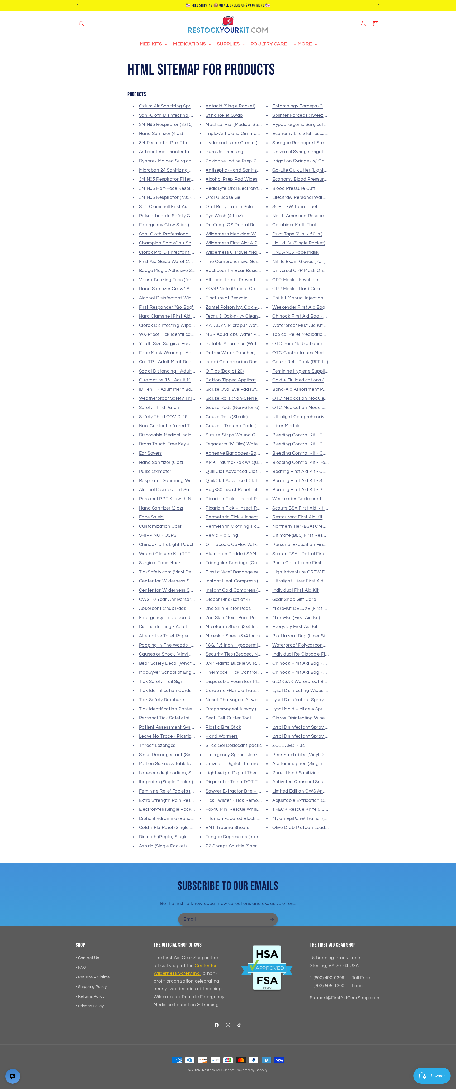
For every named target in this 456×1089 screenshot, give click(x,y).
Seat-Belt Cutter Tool (228, 718)
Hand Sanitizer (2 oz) (161, 508)
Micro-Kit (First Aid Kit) (296, 617)
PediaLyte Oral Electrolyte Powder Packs (249, 188)
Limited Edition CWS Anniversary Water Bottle (321, 791)
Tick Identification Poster (166, 709)
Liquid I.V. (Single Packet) (298, 243)
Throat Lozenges (157, 745)
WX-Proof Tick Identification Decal (175, 334)
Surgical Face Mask (160, 562)
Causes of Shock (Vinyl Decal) (170, 654)
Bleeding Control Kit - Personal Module (313, 462)
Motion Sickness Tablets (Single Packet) (181, 763)
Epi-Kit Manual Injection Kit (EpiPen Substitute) (322, 298)
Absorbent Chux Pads (162, 608)
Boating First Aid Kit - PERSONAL (308, 489)
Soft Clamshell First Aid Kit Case (173, 206)
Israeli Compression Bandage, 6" (240, 362)
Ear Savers (150, 453)
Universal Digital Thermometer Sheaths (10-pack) (258, 763)
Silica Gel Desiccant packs (234, 745)
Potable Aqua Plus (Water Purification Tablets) (255, 343)
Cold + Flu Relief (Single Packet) (172, 827)
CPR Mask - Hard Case (297, 288)
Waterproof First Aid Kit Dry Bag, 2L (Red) (316, 325)
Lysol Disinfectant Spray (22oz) (305, 736)
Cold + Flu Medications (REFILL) (306, 380)
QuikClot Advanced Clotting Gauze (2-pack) (252, 480)
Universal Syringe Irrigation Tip (305, 151)
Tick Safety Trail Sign (161, 681)
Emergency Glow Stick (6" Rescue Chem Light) (188, 225)
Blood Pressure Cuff (293, 188)
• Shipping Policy (91, 987)
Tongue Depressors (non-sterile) (240, 837)
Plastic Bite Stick (223, 727)
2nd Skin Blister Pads (228, 608)
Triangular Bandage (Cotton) (236, 562)
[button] (82, 24)
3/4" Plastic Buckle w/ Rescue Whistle (246, 663)
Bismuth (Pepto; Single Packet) (172, 837)
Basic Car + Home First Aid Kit (304, 562)
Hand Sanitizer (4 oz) (161, 133)
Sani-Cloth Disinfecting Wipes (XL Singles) (183, 115)
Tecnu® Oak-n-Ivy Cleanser (235, 316)
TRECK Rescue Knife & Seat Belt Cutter (314, 809)
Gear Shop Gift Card (294, 599)
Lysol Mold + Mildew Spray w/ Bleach (311, 709)
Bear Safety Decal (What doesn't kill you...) (184, 663)
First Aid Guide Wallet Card (168, 261)
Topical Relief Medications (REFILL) (309, 334)
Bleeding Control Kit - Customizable (310, 453)
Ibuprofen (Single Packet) (166, 782)
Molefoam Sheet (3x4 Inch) (234, 626)
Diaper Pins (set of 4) (228, 599)
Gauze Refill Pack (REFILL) (300, 362)
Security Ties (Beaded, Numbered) (242, 654)
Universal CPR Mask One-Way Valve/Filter (317, 270)
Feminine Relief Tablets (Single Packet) (180, 791)
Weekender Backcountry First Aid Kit (311, 499)
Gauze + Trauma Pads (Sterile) (238, 425)
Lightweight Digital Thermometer (241, 773)
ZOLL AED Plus (288, 745)
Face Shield (151, 517)
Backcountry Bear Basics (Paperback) (246, 270)
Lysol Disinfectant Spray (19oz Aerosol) (313, 727)
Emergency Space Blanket (234, 754)
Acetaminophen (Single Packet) (306, 763)
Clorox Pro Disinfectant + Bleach (174, 252)
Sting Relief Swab (224, 115)
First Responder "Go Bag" (166, 307)
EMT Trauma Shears (227, 827)
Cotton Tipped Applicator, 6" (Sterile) (244, 380)
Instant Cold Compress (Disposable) (244, 590)
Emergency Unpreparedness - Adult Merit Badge (191, 617)
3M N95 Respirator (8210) (166, 124)
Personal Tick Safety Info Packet (174, 718)
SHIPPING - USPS (158, 535)
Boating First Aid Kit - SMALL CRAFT (311, 480)
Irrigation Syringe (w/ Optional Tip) (309, 161)
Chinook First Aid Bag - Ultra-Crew (309, 316)
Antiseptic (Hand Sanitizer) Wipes (241, 170)
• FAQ (81, 967)
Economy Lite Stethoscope (301, 133)
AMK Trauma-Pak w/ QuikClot (238, 462)
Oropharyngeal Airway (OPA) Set (240, 709)
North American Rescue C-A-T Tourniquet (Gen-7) (325, 216)
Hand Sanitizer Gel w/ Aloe (167, 288)
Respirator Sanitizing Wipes (168, 480)
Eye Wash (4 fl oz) (224, 216)
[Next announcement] (378, 5)
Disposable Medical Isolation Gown (176, 435)
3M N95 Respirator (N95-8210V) (172, 197)
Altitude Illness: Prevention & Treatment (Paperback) (261, 279)
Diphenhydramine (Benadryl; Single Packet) (185, 818)
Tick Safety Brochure (161, 699)
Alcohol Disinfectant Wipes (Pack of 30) (181, 298)
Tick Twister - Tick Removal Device (242, 800)
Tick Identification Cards (165, 690)
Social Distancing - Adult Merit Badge (179, 371)
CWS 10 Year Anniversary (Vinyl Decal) (180, 599)
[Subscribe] (272, 919)
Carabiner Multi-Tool (294, 225)
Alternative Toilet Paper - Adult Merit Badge (185, 636)
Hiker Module (286, 425)
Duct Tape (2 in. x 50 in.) (297, 234)
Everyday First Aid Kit (295, 626)
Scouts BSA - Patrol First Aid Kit (306, 553)
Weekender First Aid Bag (298, 307)
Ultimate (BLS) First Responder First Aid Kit (318, 535)
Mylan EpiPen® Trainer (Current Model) (314, 818)
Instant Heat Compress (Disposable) (244, 581)
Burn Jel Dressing (224, 151)
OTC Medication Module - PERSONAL (312, 407)
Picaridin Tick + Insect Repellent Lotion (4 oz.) (254, 508)
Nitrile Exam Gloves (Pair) (298, 261)
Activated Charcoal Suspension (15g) (312, 782)
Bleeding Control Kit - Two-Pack (306, 435)
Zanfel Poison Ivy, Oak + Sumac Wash (246, 307)
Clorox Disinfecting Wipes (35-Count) (311, 718)
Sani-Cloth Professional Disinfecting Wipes (184, 234)
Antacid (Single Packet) (230, 106)
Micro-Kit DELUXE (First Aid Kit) (305, 608)
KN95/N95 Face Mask (295, 252)
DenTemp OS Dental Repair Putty (241, 225)
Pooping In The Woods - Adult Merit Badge (185, 645)
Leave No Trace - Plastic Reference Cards (184, 736)
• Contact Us (87, 958)
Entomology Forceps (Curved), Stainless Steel (321, 106)
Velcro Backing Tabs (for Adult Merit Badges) (187, 279)
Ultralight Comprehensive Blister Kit (310, 416)
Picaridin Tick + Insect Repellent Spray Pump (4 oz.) (260, 499)
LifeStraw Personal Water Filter (305, 197)
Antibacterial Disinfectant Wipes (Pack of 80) (186, 151)
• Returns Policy (90, 996)
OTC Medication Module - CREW (307, 398)
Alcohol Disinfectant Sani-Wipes (173, 489)
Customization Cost (160, 526)
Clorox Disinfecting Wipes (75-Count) (178, 325)
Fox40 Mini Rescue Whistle (234, 809)
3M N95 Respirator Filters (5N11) (173, 179)
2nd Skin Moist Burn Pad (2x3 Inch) (243, 617)
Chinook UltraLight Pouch (167, 544)
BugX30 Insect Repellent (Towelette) (244, 489)
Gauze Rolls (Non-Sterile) (232, 398)
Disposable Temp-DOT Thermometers (246, 782)
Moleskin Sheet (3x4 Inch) (233, 636)
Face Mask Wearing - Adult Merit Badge (181, 353)
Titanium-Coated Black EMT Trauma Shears (253, 818)
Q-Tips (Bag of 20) (225, 371)
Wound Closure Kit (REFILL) (168, 553)
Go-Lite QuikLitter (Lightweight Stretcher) (316, 170)
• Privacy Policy (90, 1006)
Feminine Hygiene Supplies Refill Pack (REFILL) (322, 371)
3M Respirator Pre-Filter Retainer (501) (180, 142)
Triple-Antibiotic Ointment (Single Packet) (250, 133)
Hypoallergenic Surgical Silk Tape (307, 124)
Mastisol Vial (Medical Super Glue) (241, 124)
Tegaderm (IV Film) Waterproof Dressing (248, 444)
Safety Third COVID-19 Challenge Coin (180, 416)
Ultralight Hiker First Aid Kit (301, 581)
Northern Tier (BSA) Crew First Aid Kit (312, 526)
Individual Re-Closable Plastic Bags (310, 654)
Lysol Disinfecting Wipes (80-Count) (309, 690)
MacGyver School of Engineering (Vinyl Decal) (187, 672)
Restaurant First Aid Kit (297, 517)
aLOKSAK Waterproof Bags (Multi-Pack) (315, 681)
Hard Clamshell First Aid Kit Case (174, 316)
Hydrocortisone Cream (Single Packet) (247, 142)
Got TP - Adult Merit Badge (168, 362)
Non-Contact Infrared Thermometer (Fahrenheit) (191, 425)
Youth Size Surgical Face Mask (172, 343)
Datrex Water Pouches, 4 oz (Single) (244, 353)
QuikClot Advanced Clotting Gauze (243, 471)
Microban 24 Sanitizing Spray (170, 170)
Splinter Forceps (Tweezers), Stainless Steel (318, 115)
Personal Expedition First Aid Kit (306, 544)
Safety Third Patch (159, 407)
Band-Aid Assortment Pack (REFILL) (311, 389)
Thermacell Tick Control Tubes (238, 672)
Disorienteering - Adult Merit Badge (177, 626)
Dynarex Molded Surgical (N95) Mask (178, 161)
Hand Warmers (222, 736)
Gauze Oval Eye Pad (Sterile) (236, 389)
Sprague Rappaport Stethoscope (308, 142)
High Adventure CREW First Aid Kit (309, 572)
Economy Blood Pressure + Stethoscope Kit (319, 179)
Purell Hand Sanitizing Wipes (303, 773)
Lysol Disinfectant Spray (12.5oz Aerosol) (315, 699)
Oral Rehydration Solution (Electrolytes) (248, 206)
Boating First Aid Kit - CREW (302, 471)
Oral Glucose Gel (223, 197)
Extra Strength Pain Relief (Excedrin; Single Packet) (193, 800)
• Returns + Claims (93, 977)
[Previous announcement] (77, 5)
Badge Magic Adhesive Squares (173, 270)
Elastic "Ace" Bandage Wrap (235, 572)
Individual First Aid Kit (295, 590)
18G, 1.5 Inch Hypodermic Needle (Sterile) (249, 645)
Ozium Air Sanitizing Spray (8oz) (173, 106)
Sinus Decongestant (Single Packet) (177, 754)
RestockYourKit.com (218, 1070)
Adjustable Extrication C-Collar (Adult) (313, 800)
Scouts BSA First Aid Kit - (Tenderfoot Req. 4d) (321, 508)
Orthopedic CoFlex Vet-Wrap (237, 544)
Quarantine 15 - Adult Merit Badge (176, 380)
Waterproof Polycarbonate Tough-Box (313, 645)
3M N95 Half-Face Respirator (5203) (177, 188)
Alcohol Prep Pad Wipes (231, 179)
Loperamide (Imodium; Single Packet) (179, 773)
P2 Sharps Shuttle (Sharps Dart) (240, 846)
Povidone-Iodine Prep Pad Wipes (241, 161)
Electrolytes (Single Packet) (168, 809)
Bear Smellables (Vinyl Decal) (303, 754)
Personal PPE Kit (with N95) (168, 499)
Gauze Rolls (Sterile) (227, 416)
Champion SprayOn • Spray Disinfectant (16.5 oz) (191, 243)
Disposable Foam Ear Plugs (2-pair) (243, 681)
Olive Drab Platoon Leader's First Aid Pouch (319, 827)
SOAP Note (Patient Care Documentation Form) (257, 288)
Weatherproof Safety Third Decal (174, 398)
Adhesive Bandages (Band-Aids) (240, 453)
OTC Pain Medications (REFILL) (305, 343)
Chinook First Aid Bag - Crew (303, 672)
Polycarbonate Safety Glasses (171, 216)
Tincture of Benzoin (227, 298)
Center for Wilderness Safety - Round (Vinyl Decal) (192, 590)
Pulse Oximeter (155, 471)
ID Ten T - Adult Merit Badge (169, 389)
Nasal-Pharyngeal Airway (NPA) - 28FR (247, 699)
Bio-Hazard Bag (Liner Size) (301, 636)
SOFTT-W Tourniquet (294, 206)
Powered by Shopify (252, 1070)
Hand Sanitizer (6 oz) (161, 462)
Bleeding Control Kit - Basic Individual (312, 444)
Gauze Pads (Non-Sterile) (232, 407)
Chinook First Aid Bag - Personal (307, 663)
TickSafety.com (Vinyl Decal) (169, 572)
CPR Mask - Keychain (295, 279)
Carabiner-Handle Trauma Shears (242, 690)
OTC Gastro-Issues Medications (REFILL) (315, 353)
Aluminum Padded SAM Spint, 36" (242, 553)
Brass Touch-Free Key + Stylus (171, 444)
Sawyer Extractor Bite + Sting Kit (241, 791)
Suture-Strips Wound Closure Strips (244, 435)
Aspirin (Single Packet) (163, 846)
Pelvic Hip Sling (222, 535)
